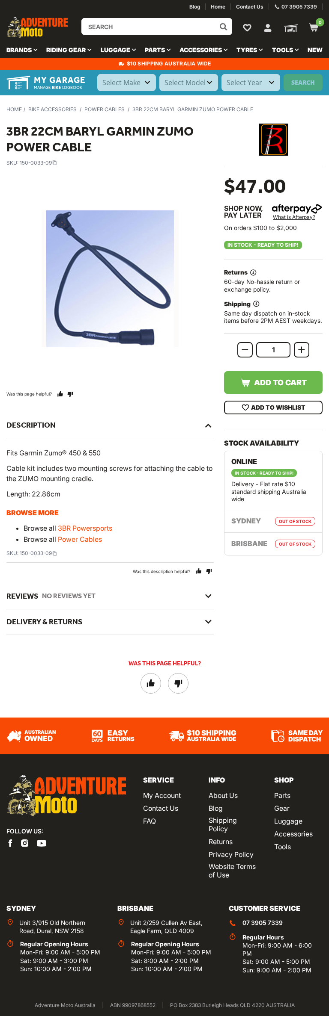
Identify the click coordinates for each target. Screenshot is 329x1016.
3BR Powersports (85, 528)
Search (303, 82)
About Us (223, 795)
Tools (282, 846)
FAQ (149, 821)
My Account (162, 795)
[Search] (223, 26)
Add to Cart (280, 382)
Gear (282, 808)
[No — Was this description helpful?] (209, 571)
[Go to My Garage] (289, 27)
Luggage (288, 821)
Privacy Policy (231, 854)
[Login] (267, 27)
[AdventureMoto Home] (66, 796)
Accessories (293, 834)
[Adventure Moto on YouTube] (41, 842)
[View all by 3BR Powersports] (273, 140)
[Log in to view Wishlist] (248, 27)
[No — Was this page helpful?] (70, 394)
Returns (221, 841)
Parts (282, 795)
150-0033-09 (36, 162)
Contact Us (160, 808)
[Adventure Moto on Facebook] (10, 842)
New (315, 49)
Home (14, 109)
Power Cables (104, 109)
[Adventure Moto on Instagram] (25, 842)
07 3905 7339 (262, 922)
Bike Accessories (52, 109)
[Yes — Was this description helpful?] (198, 571)
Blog (216, 808)
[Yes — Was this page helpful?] (60, 394)
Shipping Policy (223, 824)
